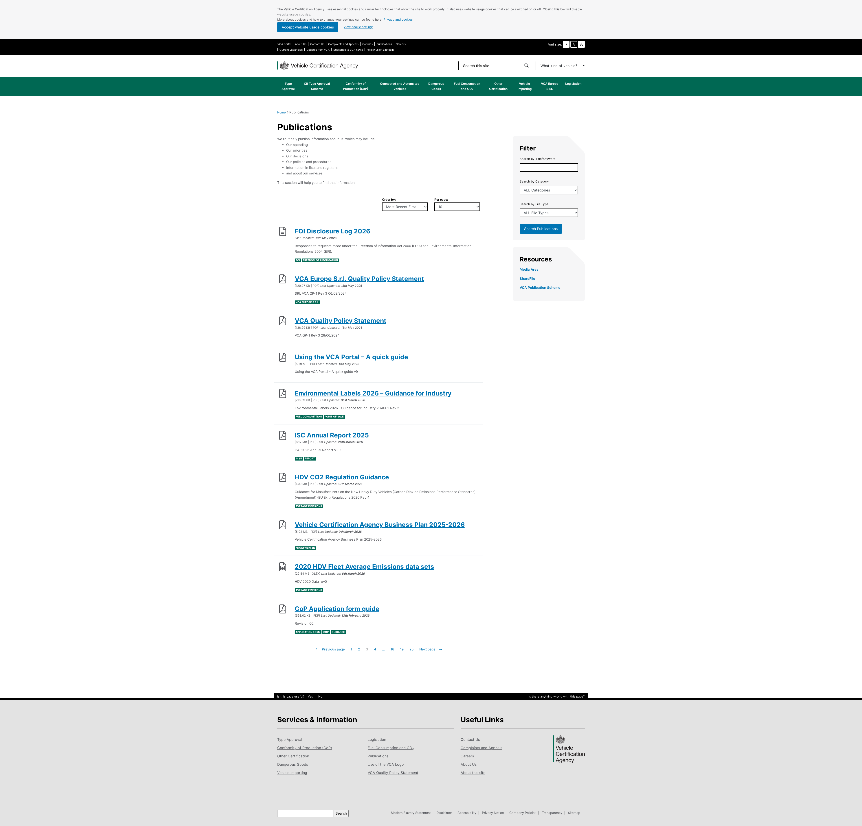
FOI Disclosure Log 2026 (332, 231)
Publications (384, 44)
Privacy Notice (493, 813)
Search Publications (541, 228)
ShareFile (527, 278)
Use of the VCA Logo (386, 764)
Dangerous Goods (436, 86)
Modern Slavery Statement (411, 813)
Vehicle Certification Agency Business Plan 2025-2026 (380, 524)
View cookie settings (358, 27)
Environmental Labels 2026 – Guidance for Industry (373, 393)
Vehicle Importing (525, 86)
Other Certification (498, 86)
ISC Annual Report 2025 (332, 435)
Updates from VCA (318, 49)
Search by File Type (534, 204)
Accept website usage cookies (308, 27)
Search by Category (534, 181)
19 (402, 649)
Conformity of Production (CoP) (355, 86)
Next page (427, 649)
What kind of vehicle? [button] (559, 65)
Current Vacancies (291, 49)
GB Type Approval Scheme (317, 86)
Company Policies (522, 813)
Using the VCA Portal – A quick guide (351, 357)
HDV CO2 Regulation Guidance (342, 477)
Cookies (367, 44)
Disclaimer (444, 813)
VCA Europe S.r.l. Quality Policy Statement (359, 279)
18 (392, 649)
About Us (300, 44)
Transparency (552, 813)
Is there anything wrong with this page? (557, 696)
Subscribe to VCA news (348, 49)
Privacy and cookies (398, 19)
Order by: (389, 199)
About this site (473, 772)
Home (281, 112)
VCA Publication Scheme (540, 287)
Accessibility (466, 813)
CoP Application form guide (337, 609)
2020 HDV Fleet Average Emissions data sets (364, 566)
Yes (310, 696)
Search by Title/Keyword (537, 159)
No (320, 696)
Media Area (529, 269)
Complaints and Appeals (343, 44)
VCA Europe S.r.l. (549, 86)
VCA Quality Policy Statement (340, 320)
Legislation (573, 83)
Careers (401, 44)
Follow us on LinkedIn (380, 49)
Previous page (333, 649)
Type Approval (288, 86)
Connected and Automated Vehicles (400, 86)
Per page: (441, 199)
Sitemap (574, 813)
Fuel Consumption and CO (467, 86)
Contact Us (317, 44)
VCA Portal (284, 44)
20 (411, 649)
